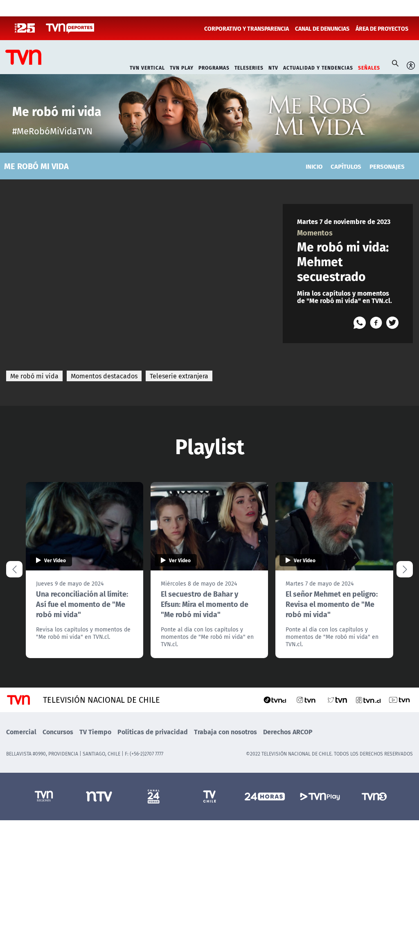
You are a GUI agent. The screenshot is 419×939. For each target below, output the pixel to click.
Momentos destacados (104, 376)
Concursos (58, 731)
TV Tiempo (95, 731)
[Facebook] (376, 323)
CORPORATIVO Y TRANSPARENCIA (246, 28)
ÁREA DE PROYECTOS (382, 28)
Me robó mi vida (34, 376)
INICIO (314, 166)
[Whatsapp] (360, 323)
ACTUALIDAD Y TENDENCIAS (318, 67)
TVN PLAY (182, 67)
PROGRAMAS (214, 67)
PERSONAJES (387, 166)
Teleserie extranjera (179, 376)
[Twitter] (392, 323)
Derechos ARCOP (288, 731)
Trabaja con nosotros (225, 731)
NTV (273, 67)
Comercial (21, 731)
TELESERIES (249, 67)
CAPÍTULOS (346, 166)
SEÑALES (369, 67)
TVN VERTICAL (147, 67)
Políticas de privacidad (152, 731)
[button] (404, 569)
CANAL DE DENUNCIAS (322, 28)
